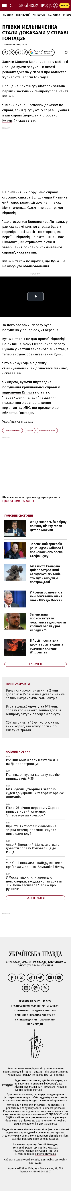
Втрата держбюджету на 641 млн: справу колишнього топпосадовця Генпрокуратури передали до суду (33, 710)
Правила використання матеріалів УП (35, 1005)
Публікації (22, 14)
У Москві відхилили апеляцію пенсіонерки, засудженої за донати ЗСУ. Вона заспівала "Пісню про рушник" (34, 883)
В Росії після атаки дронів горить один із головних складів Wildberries (46, 647)
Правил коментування (18, 501)
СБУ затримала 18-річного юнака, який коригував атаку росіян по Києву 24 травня (32, 726)
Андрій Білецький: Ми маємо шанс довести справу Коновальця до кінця (32, 848)
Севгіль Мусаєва (48, 1147)
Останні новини (18, 751)
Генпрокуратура (12, 430)
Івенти (47, 1001)
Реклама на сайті (29, 1001)
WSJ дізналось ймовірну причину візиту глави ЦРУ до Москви (48, 526)
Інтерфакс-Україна (54, 1086)
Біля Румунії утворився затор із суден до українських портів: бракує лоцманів (35, 793)
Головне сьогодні (18, 515)
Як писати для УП (26, 1019)
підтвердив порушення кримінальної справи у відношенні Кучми (31, 387)
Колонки (54, 14)
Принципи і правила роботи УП (35, 1015)
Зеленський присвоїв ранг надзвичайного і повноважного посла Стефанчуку (46, 550)
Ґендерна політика (44, 1010)
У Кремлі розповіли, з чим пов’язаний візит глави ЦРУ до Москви (46, 596)
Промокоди (35, 1024)
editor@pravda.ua (45, 1153)
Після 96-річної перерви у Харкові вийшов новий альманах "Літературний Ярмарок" (33, 811)
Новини (8, 14)
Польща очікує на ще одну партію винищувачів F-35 (33, 777)
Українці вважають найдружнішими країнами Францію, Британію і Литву (35, 865)
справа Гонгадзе (47, 430)
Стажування (47, 1019)
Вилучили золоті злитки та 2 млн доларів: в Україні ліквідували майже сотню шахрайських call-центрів (35, 694)
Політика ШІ (21, 1010)
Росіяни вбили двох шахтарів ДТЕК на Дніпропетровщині (33, 762)
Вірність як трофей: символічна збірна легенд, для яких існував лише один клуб (31, 830)
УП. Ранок (38, 14)
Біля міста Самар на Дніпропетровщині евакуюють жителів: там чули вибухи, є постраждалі (45, 574)
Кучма (30, 430)
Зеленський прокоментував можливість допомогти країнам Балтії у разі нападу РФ (48, 622)
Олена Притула (48, 1150)
